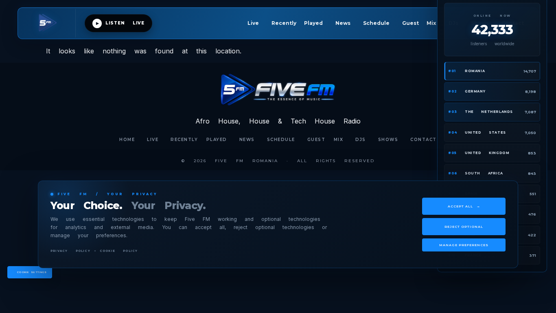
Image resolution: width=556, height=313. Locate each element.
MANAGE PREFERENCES (463, 245)
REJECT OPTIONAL (463, 227)
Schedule (376, 23)
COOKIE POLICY (119, 251)
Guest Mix (419, 23)
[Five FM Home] (51, 23)
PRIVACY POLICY (70, 251)
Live (253, 23)
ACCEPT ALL (464, 206)
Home (127, 139)
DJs (360, 139)
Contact (423, 139)
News (342, 23)
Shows (388, 139)
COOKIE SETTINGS (32, 272)
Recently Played (297, 23)
